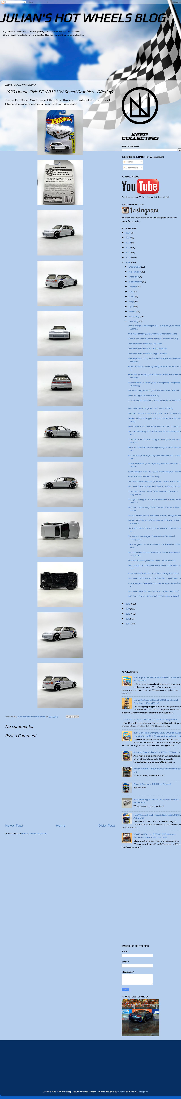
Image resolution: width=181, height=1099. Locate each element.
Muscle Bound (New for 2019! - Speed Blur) (151, 560)
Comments (131, 167)
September (135, 281)
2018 (128, 604)
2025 (128, 232)
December (135, 267)
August (133, 286)
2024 (129, 237)
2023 (128, 242)
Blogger (143, 1091)
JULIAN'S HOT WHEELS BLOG (82, 17)
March (133, 311)
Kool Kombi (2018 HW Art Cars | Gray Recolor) (153, 573)
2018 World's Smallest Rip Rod (145, 343)
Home (60, 825)
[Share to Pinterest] (77, 716)
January (134, 321)
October (134, 276)
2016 (128, 614)
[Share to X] (72, 716)
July (131, 291)
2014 (128, 623)
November (135, 272)
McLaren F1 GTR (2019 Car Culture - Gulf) (150, 408)
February (134, 316)
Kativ (120, 1091)
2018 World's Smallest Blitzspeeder (147, 348)
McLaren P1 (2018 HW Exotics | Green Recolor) (153, 591)
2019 (128, 262)
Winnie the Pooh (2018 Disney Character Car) (153, 338)
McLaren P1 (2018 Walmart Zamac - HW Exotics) (154, 486)
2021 (128, 252)
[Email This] (67, 716)
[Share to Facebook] (75, 716)
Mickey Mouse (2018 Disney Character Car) (152, 333)
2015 (128, 619)
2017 (128, 608)
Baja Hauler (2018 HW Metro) (143, 476)
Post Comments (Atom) (34, 833)
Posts (129, 161)
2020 (129, 257)
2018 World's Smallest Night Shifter (147, 353)
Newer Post (14, 825)
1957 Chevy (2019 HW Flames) (143, 395)
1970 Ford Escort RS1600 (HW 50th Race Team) (153, 596)
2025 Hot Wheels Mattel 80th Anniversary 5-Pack (150, 719)
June (132, 296)
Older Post (106, 825)
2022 (128, 247)
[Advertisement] (88, 60)
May (131, 301)
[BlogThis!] (69, 716)
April (131, 306)
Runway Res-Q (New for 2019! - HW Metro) (156, 752)
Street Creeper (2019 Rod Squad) (152, 784)
